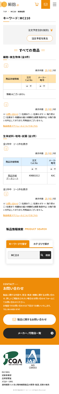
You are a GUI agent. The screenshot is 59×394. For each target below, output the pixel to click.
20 (46, 70)
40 (50, 70)
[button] (54, 4)
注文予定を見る (40, 38)
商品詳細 (12, 175)
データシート (12, 178)
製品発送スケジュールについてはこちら (20, 125)
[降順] (30, 86)
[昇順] (27, 86)
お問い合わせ (12, 114)
